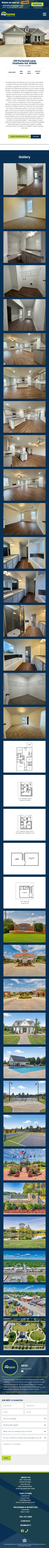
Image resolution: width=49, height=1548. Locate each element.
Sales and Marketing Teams (25, 1488)
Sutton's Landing (25, 66)
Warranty (25, 1525)
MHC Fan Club (25, 1484)
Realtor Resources (25, 1486)
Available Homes (25, 1500)
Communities (25, 1496)
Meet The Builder (25, 1480)
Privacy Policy (27, 1545)
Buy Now (35, 136)
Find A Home (26, 1493)
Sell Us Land (25, 1517)
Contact (25, 1521)
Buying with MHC (25, 1482)
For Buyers (25, 1510)
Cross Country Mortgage (25, 1502)
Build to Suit (25, 1512)
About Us (25, 1477)
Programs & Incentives (26, 1507)
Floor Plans (25, 1498)
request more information (19, 136)
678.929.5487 (26, 1369)
